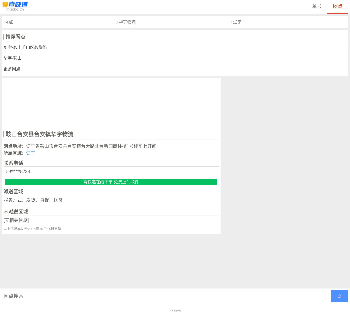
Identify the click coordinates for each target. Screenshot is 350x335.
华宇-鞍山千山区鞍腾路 (25, 47)
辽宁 (237, 22)
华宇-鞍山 (12, 58)
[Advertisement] (111, 103)
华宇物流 (127, 22)
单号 (317, 6)
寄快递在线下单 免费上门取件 (111, 182)
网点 (338, 6)
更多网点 (11, 69)
